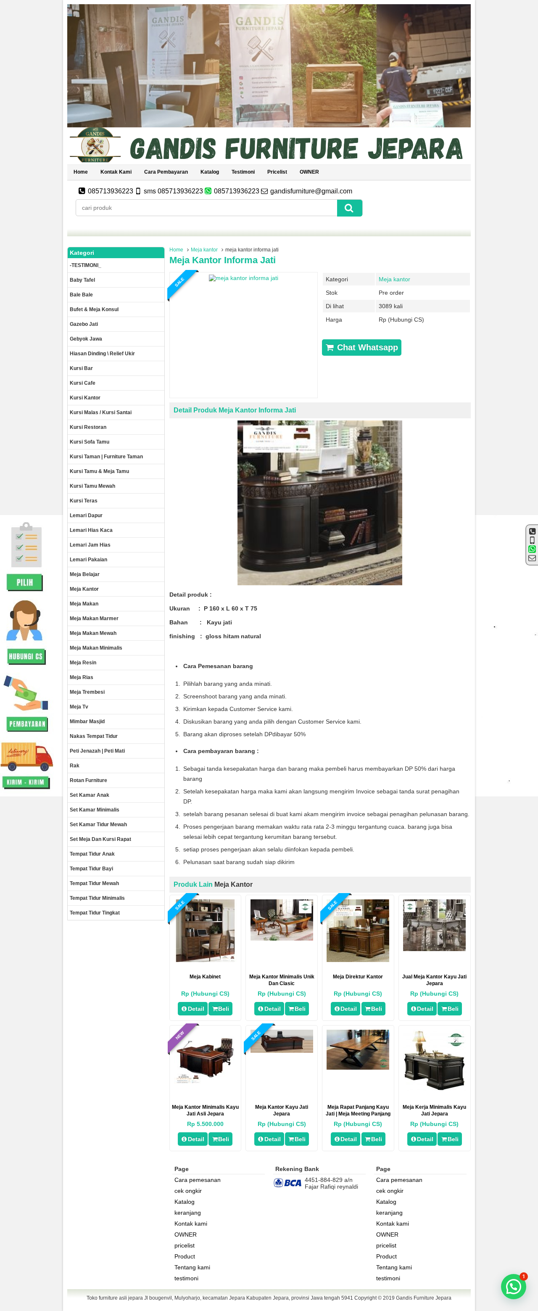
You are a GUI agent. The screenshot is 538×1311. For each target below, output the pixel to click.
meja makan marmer (94, 618)
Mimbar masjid (87, 721)
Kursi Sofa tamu (89, 442)
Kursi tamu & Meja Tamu (99, 471)
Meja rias (81, 677)
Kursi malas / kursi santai (101, 412)
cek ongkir (188, 1190)
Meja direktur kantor (358, 977)
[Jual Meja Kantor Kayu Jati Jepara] (434, 949)
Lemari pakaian (88, 560)
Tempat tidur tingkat (95, 913)
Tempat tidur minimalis (97, 898)
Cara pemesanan (197, 1179)
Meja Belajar (85, 574)
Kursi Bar (81, 368)
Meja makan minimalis (96, 648)
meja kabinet (205, 977)
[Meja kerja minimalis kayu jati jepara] (434, 1089)
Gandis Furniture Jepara (423, 1298)
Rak (74, 766)
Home (81, 172)
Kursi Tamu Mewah (92, 486)
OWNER (309, 172)
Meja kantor (204, 250)
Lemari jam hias (90, 545)
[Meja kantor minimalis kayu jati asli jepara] (205, 1081)
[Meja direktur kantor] (358, 960)
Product (184, 1256)
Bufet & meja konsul (94, 309)
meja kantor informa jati (222, 260)
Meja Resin (83, 663)
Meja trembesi (87, 692)
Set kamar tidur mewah (98, 824)
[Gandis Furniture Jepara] (269, 161)
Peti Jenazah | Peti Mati (97, 751)
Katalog (209, 172)
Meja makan (84, 604)
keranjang (187, 1212)
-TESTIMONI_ (85, 265)
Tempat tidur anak (92, 854)
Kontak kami (116, 172)
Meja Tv (79, 707)
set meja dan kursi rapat (100, 839)
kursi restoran (88, 427)
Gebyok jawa (86, 339)
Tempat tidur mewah (94, 883)
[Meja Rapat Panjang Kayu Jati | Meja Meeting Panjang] (358, 1067)
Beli (223, 1008)
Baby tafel (82, 280)
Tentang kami (192, 1267)
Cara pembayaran (166, 172)
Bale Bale (81, 295)
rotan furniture (88, 780)
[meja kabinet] (205, 960)
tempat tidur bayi (91, 869)
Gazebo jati (84, 324)
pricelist (277, 172)
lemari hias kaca (91, 530)
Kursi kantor (85, 398)
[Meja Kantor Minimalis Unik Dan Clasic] (282, 938)
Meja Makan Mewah (93, 633)
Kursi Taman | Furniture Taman (106, 457)
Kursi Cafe (82, 383)
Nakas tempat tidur (94, 736)
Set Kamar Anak (89, 795)
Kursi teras (84, 501)
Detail (196, 1008)
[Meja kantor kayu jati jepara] (282, 1050)
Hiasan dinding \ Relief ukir (102, 354)
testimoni (243, 172)
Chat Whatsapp (366, 347)
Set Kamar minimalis (94, 810)
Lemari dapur (86, 515)
